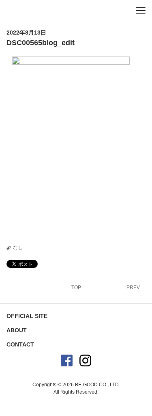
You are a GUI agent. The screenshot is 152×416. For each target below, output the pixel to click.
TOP (76, 287)
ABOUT (16, 330)
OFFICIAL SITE (26, 316)
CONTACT (20, 344)
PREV (133, 287)
